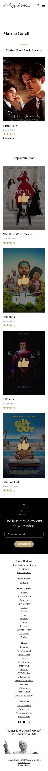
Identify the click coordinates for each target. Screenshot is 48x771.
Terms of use (24, 762)
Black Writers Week (24, 680)
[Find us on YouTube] (24, 722)
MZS (24, 658)
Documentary (24, 604)
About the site (24, 705)
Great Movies (24, 655)
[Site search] (38, 5)
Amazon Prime (24, 596)
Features (24, 684)
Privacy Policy (24, 765)
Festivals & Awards (24, 695)
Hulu (24, 615)
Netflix (24, 622)
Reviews (24, 647)
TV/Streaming (24, 688)
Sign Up (24, 582)
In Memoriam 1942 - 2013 (24, 734)
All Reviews (24, 569)
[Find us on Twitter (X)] (29, 722)
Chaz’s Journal (24, 651)
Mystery (24, 619)
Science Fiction (24, 630)
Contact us (24, 709)
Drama (24, 607)
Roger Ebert (24, 692)
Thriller (24, 637)
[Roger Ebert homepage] (16, 5)
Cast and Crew (24, 572)
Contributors (24, 717)
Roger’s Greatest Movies (24, 565)
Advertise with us (24, 713)
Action (24, 593)
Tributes (24, 669)
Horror (24, 611)
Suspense (24, 633)
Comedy (24, 600)
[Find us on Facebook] (19, 722)
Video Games (24, 677)
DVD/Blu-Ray (24, 673)
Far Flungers (24, 662)
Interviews (24, 666)
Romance (24, 626)
